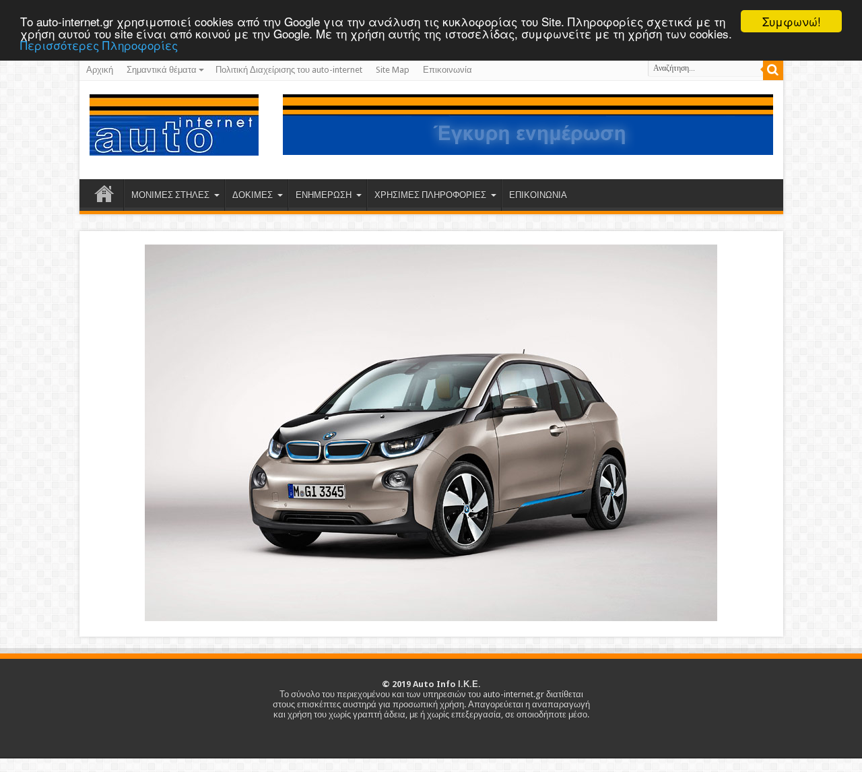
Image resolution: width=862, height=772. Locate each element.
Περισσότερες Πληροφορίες (99, 44)
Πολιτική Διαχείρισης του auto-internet (289, 70)
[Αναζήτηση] (773, 70)
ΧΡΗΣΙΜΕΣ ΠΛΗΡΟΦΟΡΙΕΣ (430, 195)
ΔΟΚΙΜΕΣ (252, 195)
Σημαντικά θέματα (162, 70)
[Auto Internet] (174, 145)
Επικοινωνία (447, 70)
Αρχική (99, 70)
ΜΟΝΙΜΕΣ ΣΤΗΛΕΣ (170, 195)
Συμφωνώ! (791, 21)
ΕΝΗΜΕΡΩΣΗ (324, 195)
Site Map (392, 70)
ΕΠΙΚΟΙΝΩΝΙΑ (538, 195)
